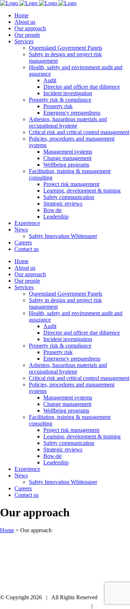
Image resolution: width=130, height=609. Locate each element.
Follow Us (76, 606)
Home (7, 530)
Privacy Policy (113, 606)
